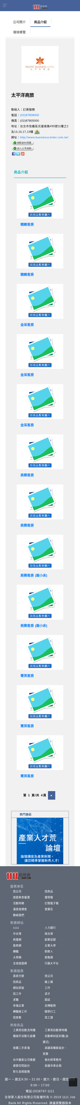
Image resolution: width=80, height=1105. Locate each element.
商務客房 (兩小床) (33, 575)
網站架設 (18, 987)
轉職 (16, 951)
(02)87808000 (29, 115)
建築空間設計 (21, 1065)
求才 (47, 993)
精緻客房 (27, 224)
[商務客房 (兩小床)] (40, 552)
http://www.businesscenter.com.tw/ (44, 137)
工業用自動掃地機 (56, 1030)
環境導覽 (19, 32)
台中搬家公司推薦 (24, 1059)
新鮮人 (49, 951)
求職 (16, 999)
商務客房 (27, 475)
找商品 (49, 891)
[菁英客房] (40, 652)
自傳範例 (50, 1005)
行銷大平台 (52, 963)
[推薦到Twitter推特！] (18, 153)
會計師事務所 (53, 1059)
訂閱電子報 (52, 903)
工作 (47, 987)
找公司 (17, 891)
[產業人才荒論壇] (40, 840)
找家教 (17, 1017)
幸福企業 (18, 1005)
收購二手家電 (21, 1047)
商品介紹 (40, 22)
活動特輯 (18, 903)
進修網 (17, 945)
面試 (47, 999)
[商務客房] (40, 451)
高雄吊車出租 (53, 1065)
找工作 (17, 993)
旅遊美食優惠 (21, 897)
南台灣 (49, 933)
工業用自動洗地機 (24, 1030)
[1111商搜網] (40, 6)
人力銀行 (50, 927)
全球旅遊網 (20, 963)
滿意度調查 (20, 909)
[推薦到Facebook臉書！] (13, 153)
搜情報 (49, 897)
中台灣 (17, 933)
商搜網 (17, 939)
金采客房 (27, 325)
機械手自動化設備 (24, 1036)
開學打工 (50, 1011)
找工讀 (49, 1017)
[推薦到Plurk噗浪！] (22, 153)
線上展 (49, 981)
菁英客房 (27, 676)
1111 (16, 927)
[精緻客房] (40, 201)
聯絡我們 (18, 915)
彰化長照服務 (21, 1071)
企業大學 (50, 945)
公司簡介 (19, 22)
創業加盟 (50, 939)
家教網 (49, 957)
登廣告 (49, 909)
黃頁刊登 (18, 975)
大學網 (17, 957)
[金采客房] (40, 301)
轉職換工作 (20, 1011)
